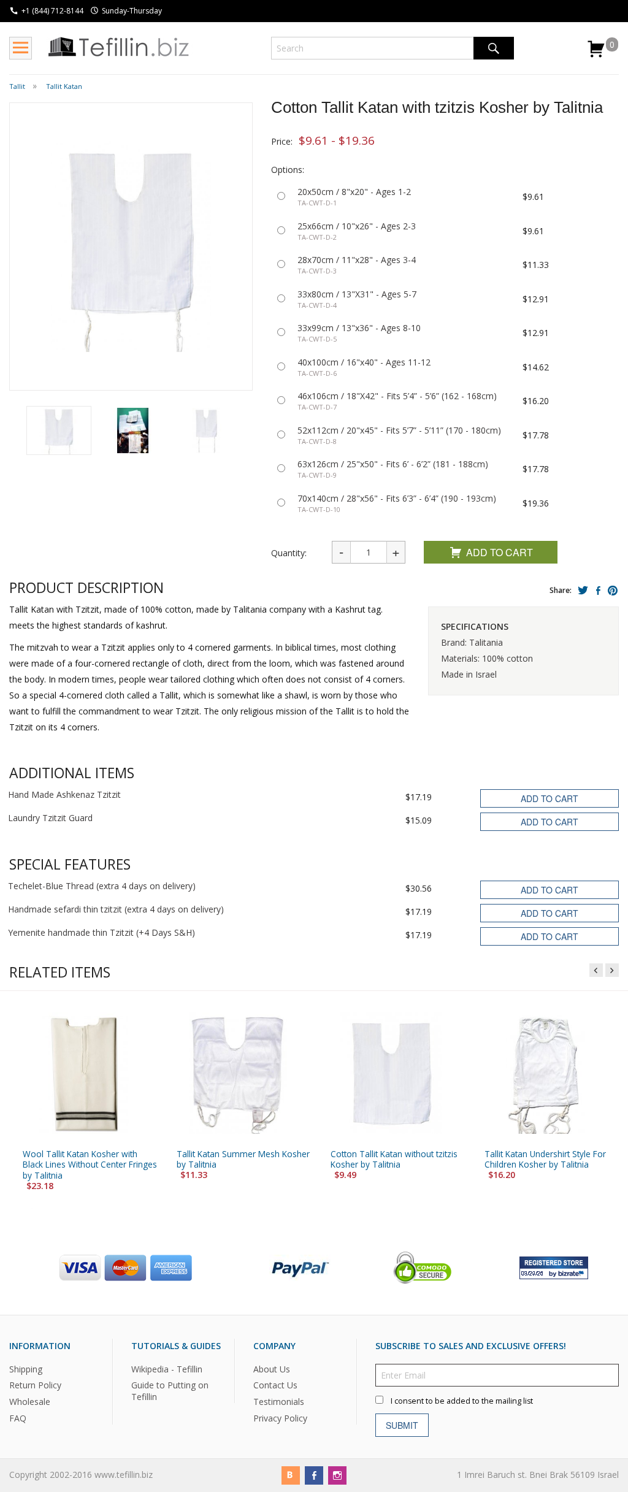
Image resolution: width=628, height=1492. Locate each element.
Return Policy (35, 1385)
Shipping (25, 1368)
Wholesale (29, 1401)
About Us (271, 1368)
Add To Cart (499, 552)
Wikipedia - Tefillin (166, 1368)
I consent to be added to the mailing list (462, 1400)
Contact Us (275, 1385)
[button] (58, 430)
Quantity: (289, 553)
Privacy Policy (280, 1418)
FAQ (17, 1418)
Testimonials (278, 1401)
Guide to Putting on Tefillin (170, 1390)
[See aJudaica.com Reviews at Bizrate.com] (553, 1266)
